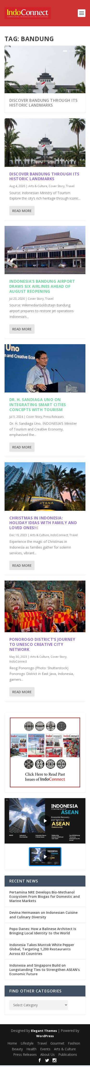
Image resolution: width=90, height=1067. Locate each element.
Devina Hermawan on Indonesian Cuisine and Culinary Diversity (43, 914)
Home (12, 1043)
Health (31, 1049)
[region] (45, 834)
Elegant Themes (44, 1031)
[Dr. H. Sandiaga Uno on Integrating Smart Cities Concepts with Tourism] (45, 368)
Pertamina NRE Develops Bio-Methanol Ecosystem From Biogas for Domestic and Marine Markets (44, 896)
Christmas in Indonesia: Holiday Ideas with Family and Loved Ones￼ (43, 523)
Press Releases (53, 417)
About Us (47, 1054)
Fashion (74, 1043)
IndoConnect (59, 535)
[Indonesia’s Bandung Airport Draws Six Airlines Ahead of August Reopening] (45, 250)
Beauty (17, 1049)
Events (45, 1049)
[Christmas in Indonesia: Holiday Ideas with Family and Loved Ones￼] (45, 486)
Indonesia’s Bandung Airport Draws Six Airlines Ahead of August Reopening (42, 286)
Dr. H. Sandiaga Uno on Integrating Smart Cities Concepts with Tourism (37, 404)
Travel (70, 186)
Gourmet (57, 1043)
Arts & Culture (37, 186)
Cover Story (57, 186)
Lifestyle (27, 1043)
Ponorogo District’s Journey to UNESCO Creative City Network (42, 644)
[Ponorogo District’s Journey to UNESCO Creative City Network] (45, 606)
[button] (45, 821)
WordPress (45, 1036)
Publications (67, 1054)
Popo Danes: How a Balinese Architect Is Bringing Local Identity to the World (42, 930)
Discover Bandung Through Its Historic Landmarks (43, 103)
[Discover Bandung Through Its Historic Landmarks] (45, 142)
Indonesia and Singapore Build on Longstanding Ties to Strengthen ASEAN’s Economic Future (44, 969)
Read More (22, 210)
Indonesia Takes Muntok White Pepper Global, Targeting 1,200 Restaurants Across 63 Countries (41, 949)
